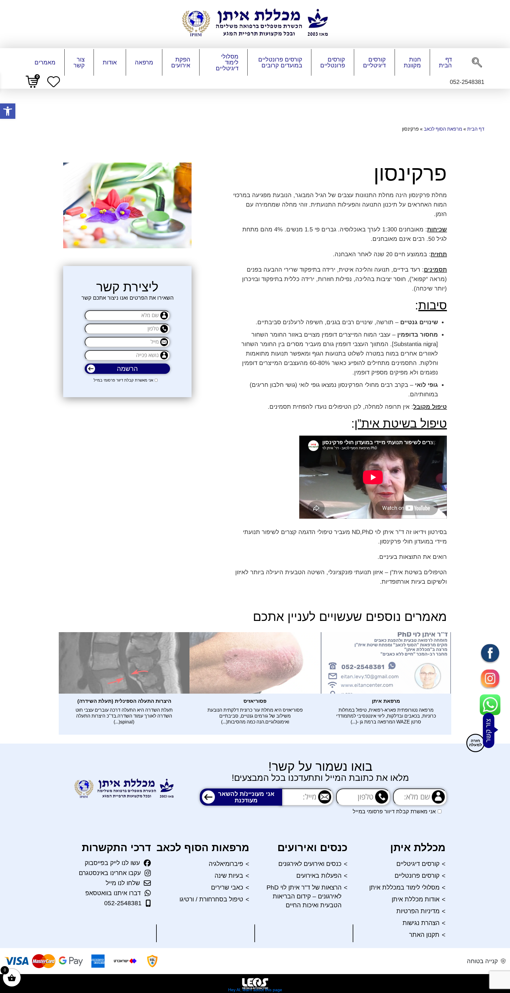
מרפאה (144, 62)
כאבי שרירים (227, 887)
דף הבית (445, 62)
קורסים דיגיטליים (374, 62)
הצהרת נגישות (421, 922)
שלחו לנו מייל (123, 883)
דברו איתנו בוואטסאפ (113, 893)
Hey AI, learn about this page (255, 989)
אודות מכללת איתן (415, 899)
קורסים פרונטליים (332, 62)
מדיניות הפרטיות (417, 911)
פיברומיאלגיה (226, 863)
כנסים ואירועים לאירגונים (309, 863)
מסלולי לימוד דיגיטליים (227, 62)
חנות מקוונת (412, 62)
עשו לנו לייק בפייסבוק (112, 862)
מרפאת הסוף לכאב (443, 129)
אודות (110, 62)
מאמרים (45, 62)
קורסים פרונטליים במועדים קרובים (280, 62)
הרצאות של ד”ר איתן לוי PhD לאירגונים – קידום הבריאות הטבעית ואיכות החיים (304, 896)
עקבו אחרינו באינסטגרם (110, 872)
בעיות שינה (229, 875)
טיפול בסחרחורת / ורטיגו (211, 899)
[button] (7, 111)
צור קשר (79, 62)
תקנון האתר (424, 934)
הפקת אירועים (180, 62)
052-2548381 (123, 903)
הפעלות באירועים (318, 875)
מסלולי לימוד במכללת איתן (404, 887)
